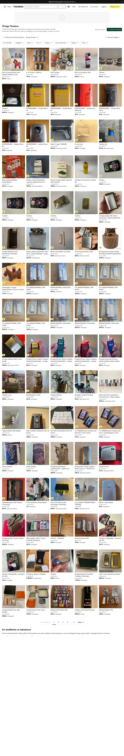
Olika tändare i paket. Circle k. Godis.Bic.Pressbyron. (36, 539)
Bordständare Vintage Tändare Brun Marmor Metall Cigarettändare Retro (110, 253)
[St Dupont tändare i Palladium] (37, 560)
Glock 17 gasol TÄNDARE (59, 144)
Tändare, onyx (7, 395)
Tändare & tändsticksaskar (14, 37)
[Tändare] (110, 59)
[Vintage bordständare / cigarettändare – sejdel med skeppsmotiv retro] (62, 453)
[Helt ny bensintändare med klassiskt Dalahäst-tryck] (13, 59)
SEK (73, 6)
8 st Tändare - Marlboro (34, 72)
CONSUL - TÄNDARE (57, 538)
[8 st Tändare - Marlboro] (37, 59)
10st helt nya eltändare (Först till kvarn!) (61, 432)
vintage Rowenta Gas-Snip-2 (35, 610)
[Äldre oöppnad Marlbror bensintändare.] (13, 166)
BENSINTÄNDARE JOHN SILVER (60, 287)
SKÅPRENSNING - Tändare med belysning (85, 109)
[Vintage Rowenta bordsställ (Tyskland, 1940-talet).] (86, 560)
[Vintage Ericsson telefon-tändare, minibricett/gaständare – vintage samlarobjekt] (86, 346)
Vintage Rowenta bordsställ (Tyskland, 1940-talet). (84, 575)
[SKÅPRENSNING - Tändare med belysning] (86, 95)
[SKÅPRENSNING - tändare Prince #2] (13, 131)
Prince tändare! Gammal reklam (36, 502)
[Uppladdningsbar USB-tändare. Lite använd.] (13, 489)
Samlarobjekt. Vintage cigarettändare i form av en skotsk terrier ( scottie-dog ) (13, 289)
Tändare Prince (104, 466)
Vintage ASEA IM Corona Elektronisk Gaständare (10, 252)
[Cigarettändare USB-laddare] (13, 417)
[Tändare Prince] (110, 453)
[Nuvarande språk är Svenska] (68, 6)
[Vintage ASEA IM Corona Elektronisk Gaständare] (13, 238)
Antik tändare (55, 72)
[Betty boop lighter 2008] (86, 59)
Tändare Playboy (56, 395)
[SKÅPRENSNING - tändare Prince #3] (37, 131)
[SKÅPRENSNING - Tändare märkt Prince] (110, 95)
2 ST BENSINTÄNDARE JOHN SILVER (35, 288)
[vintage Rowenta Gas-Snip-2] (37, 596)
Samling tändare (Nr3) (82, 538)
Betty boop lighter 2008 (83, 72)
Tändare (101, 72)
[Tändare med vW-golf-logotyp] (86, 596)
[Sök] (58, 6)
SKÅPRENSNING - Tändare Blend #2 (61, 109)
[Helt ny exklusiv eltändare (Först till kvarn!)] (37, 417)
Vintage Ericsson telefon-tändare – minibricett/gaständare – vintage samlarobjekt (37, 360)
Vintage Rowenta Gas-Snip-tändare (11, 611)
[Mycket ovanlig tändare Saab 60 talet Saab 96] (62, 166)
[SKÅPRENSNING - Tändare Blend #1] (37, 95)
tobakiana (47, 633)
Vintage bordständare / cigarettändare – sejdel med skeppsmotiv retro (60, 468)
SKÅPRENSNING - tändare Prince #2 (12, 145)
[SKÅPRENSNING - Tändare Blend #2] (62, 95)
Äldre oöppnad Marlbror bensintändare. (10, 181)
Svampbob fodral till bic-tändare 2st (85, 181)
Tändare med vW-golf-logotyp (85, 610)
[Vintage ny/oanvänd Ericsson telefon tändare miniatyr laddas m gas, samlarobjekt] (110, 346)
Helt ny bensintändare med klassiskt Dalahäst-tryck (11, 73)
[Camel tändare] (37, 453)
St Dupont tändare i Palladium (36, 574)
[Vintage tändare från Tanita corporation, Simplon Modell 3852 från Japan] (110, 202)
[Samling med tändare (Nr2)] (62, 596)
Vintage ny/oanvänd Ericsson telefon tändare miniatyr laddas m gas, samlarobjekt (110, 360)
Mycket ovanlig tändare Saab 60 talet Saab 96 (61, 181)
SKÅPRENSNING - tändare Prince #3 (37, 145)
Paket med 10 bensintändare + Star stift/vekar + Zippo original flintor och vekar (109, 396)
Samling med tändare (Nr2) (59, 610)
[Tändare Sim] (110, 131)
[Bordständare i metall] (37, 381)
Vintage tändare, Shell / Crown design (12, 360)
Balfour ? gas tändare (106, 502)
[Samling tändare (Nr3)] (86, 525)
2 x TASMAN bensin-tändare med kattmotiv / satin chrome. (85, 432)
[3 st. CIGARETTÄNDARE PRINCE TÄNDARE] (86, 489)
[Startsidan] (18, 6)
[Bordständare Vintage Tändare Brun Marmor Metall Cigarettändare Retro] (110, 238)
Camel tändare (31, 466)
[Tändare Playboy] (62, 381)
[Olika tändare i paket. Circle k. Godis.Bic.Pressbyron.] (37, 525)
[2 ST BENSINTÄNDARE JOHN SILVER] (37, 274)
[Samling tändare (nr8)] (110, 596)
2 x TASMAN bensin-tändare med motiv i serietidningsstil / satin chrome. (110, 432)
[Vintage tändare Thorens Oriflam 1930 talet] (13, 525)
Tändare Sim (103, 144)
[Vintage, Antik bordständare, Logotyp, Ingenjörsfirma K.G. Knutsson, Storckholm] (37, 166)
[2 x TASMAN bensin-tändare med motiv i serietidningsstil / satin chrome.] (110, 417)
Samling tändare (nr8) (106, 610)
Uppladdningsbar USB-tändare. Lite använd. (12, 503)
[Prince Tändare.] (13, 453)
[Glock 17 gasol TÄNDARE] (62, 131)
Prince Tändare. (7, 466)
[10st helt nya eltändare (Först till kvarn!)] (62, 417)
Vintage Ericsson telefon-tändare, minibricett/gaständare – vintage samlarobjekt (86, 360)
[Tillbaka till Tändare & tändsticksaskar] (3, 37)
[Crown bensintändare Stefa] (86, 238)
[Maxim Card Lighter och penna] (62, 238)
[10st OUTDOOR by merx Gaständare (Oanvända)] (62, 489)
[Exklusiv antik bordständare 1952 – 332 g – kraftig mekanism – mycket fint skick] (37, 238)
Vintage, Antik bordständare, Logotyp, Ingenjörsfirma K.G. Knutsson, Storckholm (35, 181)
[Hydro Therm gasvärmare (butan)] (110, 560)
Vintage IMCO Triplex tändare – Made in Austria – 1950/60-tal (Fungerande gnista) (85, 468)
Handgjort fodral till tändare (84, 395)
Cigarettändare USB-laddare (11, 431)
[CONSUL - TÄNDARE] (62, 525)
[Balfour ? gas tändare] (110, 489)
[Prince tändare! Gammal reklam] (37, 489)
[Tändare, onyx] (13, 381)
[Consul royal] (86, 131)
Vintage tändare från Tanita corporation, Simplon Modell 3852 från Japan (110, 217)
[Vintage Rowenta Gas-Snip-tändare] (13, 596)
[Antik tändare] (62, 59)
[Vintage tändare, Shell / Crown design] (13, 346)
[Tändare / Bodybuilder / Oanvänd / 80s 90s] (110, 525)
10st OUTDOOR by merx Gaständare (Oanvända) (58, 503)
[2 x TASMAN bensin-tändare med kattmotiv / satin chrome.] (86, 417)
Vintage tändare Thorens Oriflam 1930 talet (12, 539)
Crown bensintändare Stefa (84, 251)
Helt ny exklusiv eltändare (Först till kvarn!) (37, 432)
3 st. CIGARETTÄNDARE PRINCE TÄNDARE (85, 503)
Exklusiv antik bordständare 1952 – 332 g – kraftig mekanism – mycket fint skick (37, 253)
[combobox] (42, 6)
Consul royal (79, 144)
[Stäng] (122, 2)
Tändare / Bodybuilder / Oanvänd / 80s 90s (110, 539)
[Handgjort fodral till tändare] (86, 381)
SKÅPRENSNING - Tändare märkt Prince (109, 109)
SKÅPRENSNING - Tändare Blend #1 (36, 109)
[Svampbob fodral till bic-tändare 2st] (86, 166)
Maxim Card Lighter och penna (60, 251)
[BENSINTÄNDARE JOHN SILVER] (62, 274)
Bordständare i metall (33, 395)
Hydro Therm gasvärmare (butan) (110, 574)
